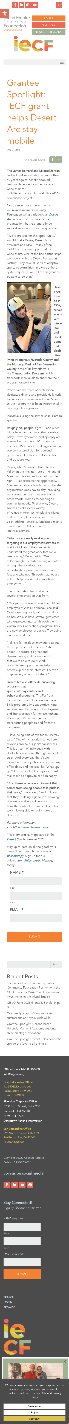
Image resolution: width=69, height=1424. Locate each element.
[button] (4, 13)
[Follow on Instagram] (30, 1185)
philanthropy (15, 856)
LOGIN (48, 18)
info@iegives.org (14, 1074)
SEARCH (9, 1297)
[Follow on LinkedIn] (14, 1185)
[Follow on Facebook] (7, 1185)
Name (17, 872)
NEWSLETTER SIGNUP (48, 31)
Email (16, 910)
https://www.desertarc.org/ (31, 827)
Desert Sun (14, 839)
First (12, 887)
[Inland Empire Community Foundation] (33, 51)
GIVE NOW (48, 25)
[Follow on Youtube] (22, 1185)
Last (12, 902)
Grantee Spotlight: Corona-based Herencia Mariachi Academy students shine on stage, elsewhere (31, 1028)
